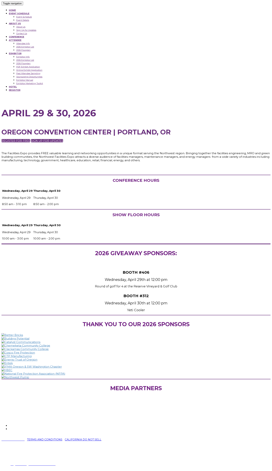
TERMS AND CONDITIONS (44, 439)
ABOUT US (15, 23)
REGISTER (14, 90)
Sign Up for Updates (26, 30)
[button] (15, 140)
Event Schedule (24, 17)
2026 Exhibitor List (25, 46)
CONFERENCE (16, 37)
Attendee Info (23, 43)
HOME (12, 10)
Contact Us (21, 33)
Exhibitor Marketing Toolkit (29, 83)
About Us (20, 27)
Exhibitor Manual (24, 80)
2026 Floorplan (23, 50)
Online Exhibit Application (29, 70)
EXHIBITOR (15, 53)
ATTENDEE (15, 40)
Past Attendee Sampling (28, 73)
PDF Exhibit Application (28, 66)
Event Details (22, 20)
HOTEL (13, 86)
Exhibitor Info (23, 56)
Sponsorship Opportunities (29, 76)
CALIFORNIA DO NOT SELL (83, 439)
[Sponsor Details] (12, 335)
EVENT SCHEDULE (19, 13)
